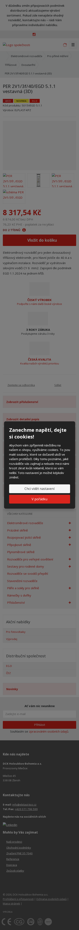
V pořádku (39, 499)
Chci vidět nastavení (39, 488)
